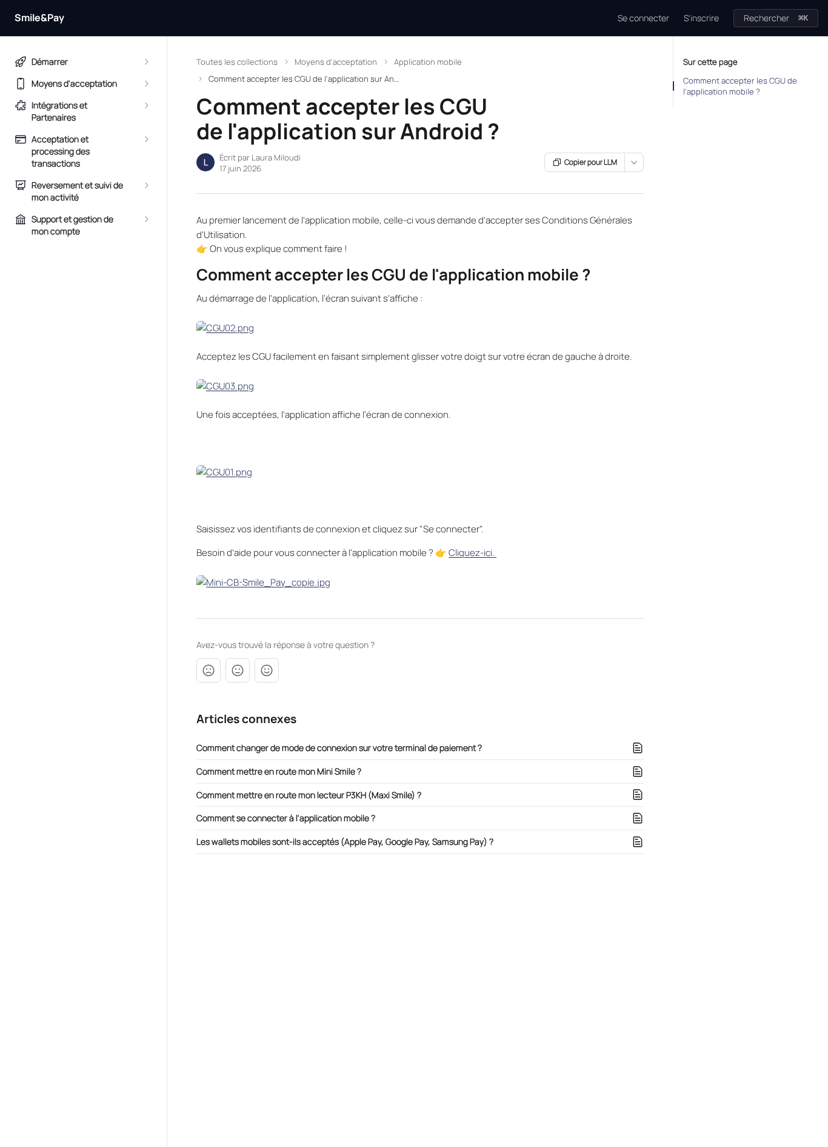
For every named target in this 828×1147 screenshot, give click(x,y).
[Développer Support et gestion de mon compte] (146, 219)
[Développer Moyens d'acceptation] (146, 83)
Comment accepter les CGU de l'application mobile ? (740, 86)
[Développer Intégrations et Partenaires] (146, 105)
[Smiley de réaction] (267, 670)
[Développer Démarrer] (146, 61)
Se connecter (643, 18)
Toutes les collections (237, 61)
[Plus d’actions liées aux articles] (634, 162)
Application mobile (428, 61)
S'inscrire (701, 18)
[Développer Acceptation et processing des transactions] (146, 139)
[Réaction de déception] (208, 670)
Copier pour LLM (590, 162)
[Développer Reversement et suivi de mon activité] (146, 185)
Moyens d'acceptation (336, 61)
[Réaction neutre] (237, 670)
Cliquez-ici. (472, 552)
